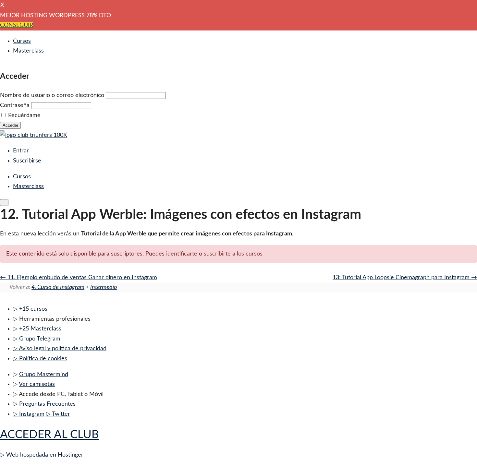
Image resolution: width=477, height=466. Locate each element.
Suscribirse (27, 161)
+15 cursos (33, 309)
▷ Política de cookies (40, 359)
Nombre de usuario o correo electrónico (52, 95)
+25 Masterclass (40, 329)
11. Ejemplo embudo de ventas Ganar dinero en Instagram (81, 278)
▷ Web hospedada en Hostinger (41, 455)
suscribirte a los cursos (233, 254)
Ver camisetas (37, 384)
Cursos (22, 41)
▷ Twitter (58, 414)
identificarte (181, 254)
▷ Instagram (28, 414)
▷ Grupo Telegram (36, 339)
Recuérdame (24, 115)
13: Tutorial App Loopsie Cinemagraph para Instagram (402, 278)
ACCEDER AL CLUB (49, 434)
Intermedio (103, 287)
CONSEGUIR (16, 25)
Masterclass (28, 51)
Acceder (10, 125)
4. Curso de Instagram (57, 287)
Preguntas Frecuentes (47, 404)
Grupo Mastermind (43, 374)
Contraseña (15, 105)
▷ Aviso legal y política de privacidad (59, 349)
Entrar (21, 151)
